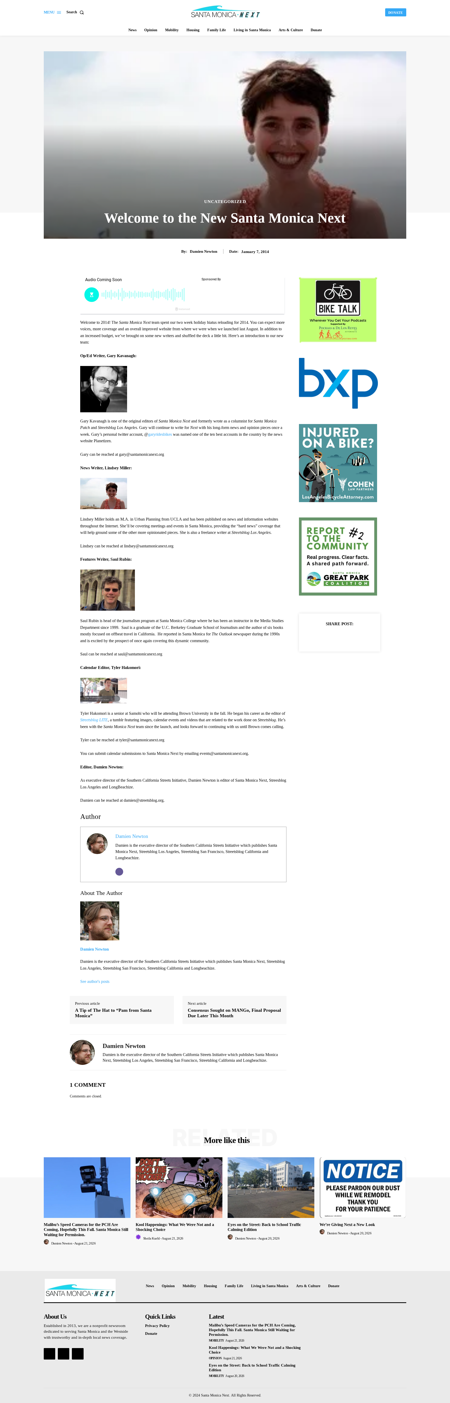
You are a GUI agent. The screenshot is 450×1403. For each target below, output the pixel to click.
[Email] (119, 872)
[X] (333, 636)
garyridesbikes (160, 434)
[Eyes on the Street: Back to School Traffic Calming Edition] (271, 1187)
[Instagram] (63, 1354)
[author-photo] (47, 1243)
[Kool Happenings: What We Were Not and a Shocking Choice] (179, 1187)
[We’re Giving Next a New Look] (363, 1187)
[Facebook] (321, 636)
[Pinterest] (345, 636)
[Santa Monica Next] (225, 11)
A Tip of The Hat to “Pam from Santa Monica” (113, 1013)
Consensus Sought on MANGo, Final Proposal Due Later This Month (234, 1013)
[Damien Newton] (82, 1052)
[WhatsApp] (357, 636)
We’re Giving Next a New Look (347, 1224)
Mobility (216, 1340)
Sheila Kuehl (151, 1238)
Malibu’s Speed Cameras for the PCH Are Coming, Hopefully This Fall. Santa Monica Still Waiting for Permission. (86, 1229)
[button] (76, 12)
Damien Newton (203, 251)
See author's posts (94, 981)
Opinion (215, 1358)
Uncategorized (225, 201)
